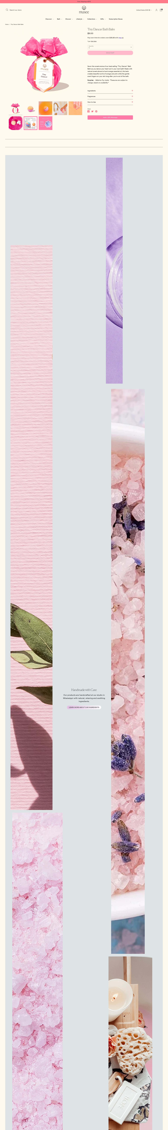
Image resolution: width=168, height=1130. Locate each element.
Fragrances (91, 96)
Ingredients (92, 91)
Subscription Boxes (115, 19)
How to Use (92, 102)
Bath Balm (94, 41)
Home (7, 24)
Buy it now (110, 59)
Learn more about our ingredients (84, 707)
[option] (45, 64)
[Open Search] (7, 10)
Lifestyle (79, 19)
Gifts (102, 19)
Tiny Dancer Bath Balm (17, 24)
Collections (91, 19)
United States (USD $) (143, 10)
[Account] (156, 10)
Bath (59, 19)
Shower (68, 19)
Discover (49, 19)
